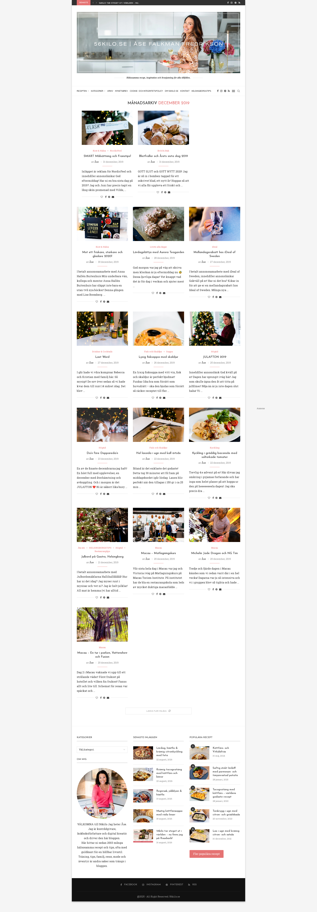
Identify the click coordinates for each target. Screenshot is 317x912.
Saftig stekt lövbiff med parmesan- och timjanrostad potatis (225, 772)
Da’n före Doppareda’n (102, 453)
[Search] (238, 91)
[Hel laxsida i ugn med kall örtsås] (158, 425)
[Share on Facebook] (105, 196)
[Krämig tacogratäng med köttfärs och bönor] (143, 774)
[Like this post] (102, 196)
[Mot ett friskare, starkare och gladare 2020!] (102, 224)
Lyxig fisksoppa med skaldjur (158, 357)
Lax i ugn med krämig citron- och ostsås (226, 833)
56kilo (103, 824)
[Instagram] (231, 2)
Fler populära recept (206, 854)
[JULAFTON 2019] (214, 329)
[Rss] (239, 2)
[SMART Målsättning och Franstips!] (107, 128)
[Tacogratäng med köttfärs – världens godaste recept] (199, 794)
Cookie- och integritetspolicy (146, 91)
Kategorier (97, 91)
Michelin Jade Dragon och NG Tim (214, 553)
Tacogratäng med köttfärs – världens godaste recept (224, 793)
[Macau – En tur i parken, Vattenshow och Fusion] (102, 624)
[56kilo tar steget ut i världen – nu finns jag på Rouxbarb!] (143, 835)
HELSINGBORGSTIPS (201, 91)
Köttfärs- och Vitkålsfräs (221, 750)
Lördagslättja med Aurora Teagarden (158, 252)
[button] (93, 2)
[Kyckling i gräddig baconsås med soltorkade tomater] (214, 425)
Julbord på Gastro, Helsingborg (102, 556)
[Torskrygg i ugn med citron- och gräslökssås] (199, 815)
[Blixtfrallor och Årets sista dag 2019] (163, 128)
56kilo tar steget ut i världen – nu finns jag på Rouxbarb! (169, 835)
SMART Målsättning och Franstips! (107, 156)
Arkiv (110, 91)
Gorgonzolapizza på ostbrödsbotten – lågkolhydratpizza (133, 5)
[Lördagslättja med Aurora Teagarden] (158, 224)
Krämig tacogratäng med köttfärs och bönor (169, 773)
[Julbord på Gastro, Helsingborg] (102, 525)
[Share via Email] (113, 196)
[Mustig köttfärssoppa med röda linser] (143, 815)
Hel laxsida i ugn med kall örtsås (158, 453)
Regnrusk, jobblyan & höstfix (169, 793)
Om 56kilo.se (171, 91)
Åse (96, 161)
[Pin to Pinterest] (109, 196)
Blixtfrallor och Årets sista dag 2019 (163, 156)
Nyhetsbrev (121, 91)
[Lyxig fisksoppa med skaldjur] (158, 329)
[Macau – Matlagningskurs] (158, 525)
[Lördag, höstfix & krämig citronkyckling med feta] (143, 753)
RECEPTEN (82, 91)
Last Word (102, 357)
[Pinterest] (235, 2)
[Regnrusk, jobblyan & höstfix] (143, 795)
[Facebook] (228, 2)
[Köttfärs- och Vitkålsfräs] (199, 753)
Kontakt (185, 91)
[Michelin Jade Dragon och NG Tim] (214, 525)
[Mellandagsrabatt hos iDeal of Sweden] (214, 224)
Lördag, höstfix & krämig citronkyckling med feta (169, 752)
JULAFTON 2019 (214, 357)
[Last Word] (102, 329)
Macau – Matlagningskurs (158, 553)
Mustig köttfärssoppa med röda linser (169, 813)
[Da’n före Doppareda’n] (102, 425)
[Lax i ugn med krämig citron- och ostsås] (199, 835)
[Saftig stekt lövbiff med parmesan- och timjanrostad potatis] (199, 773)
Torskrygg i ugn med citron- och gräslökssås (226, 813)
